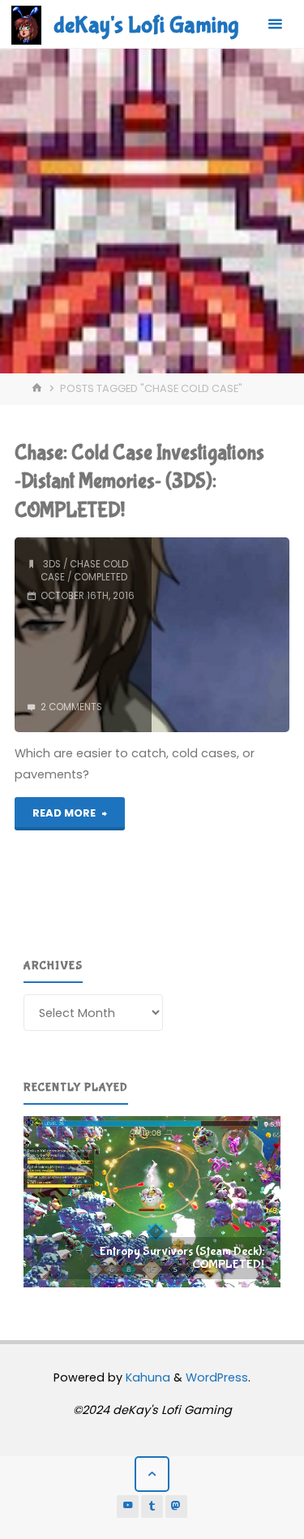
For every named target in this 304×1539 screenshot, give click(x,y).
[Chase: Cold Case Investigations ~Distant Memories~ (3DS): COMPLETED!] (220, 634)
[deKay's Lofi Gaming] (26, 24)
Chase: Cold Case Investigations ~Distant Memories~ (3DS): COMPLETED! (139, 482)
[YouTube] (128, 1506)
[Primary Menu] (275, 24)
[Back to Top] (152, 1473)
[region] (152, 1202)
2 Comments (71, 707)
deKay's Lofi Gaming (146, 25)
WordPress (217, 1377)
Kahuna (146, 1377)
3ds (52, 564)
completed (100, 577)
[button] (152, 1202)
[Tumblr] (152, 1506)
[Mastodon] (176, 1506)
